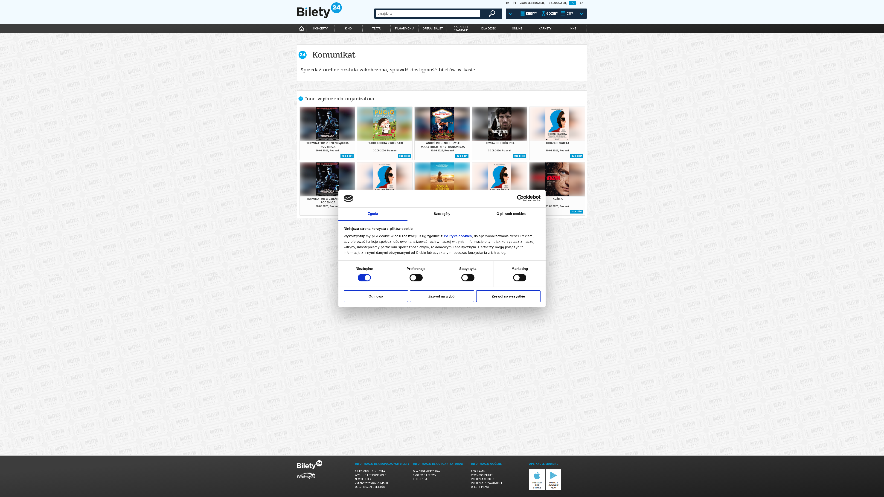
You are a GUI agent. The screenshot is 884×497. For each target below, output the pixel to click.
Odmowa (376, 296)
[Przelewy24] (306, 479)
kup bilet (347, 155)
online (517, 28)
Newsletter (363, 479)
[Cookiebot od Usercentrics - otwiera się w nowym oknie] (520, 198)
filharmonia (404, 28)
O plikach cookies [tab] (511, 214)
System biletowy (424, 475)
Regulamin (478, 471)
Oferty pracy (480, 486)
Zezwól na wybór (442, 296)
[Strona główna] (319, 17)
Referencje (420, 479)
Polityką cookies (458, 236)
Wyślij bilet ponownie (370, 475)
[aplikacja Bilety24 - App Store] (537, 489)
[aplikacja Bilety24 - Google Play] (553, 489)
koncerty (320, 28)
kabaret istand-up (461, 28)
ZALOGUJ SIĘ (558, 3)
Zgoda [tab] (373, 214)
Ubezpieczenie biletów (370, 486)
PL (572, 3)
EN (582, 3)
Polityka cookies (482, 479)
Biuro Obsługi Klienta (370, 471)
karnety (545, 28)
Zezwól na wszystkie (508, 296)
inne (573, 28)
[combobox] (427, 14)
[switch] (416, 277)
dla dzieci (489, 28)
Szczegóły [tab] (442, 214)
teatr (376, 28)
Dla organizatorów (426, 471)
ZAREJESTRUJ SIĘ (532, 3)
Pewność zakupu (482, 475)
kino (348, 28)
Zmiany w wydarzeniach (371, 483)
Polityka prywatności (486, 483)
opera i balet (433, 28)
